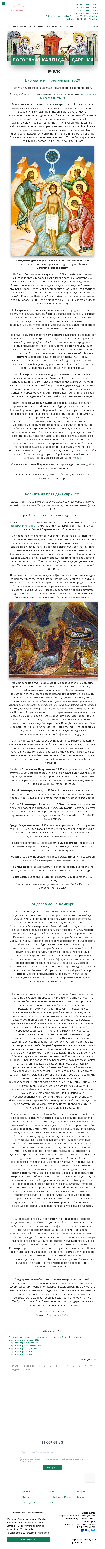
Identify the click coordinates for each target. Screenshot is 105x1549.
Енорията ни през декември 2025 (52, 494)
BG (96, 26)
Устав (52, 1502)
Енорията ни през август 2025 (23, 1348)
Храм (52, 1491)
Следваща (16, 1369)
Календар (53, 60)
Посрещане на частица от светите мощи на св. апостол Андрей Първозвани (45, 1337)
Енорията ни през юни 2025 (22, 1354)
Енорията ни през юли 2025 (22, 1351)
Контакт (81, 1497)
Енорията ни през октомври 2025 (24, 1342)
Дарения (82, 60)
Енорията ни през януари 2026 (52, 80)
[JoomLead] (19, 6)
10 (91, 1366)
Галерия (81, 1491)
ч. (89, 4)
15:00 (85, 7)
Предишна (28, 1366)
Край (28, 1369)
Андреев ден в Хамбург (52, 904)
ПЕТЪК (79, 10)
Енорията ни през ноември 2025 (24, 1340)
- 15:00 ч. (94, 4)
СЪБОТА (78, 7)
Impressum (77, 1539)
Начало (14, 1366)
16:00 (85, 10)
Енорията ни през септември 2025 (25, 1345)
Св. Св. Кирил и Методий (61, 1497)
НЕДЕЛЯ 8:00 (82, 4)
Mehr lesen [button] (43, 1533)
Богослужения (24, 60)
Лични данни (90, 1539)
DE (94, 26)
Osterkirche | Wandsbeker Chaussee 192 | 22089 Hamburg (72, 16)
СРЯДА (79, 13)
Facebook (78, 1542)
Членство (26, 1497)
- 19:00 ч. (94, 7)
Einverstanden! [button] (28, 1540)
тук (79, 457)
